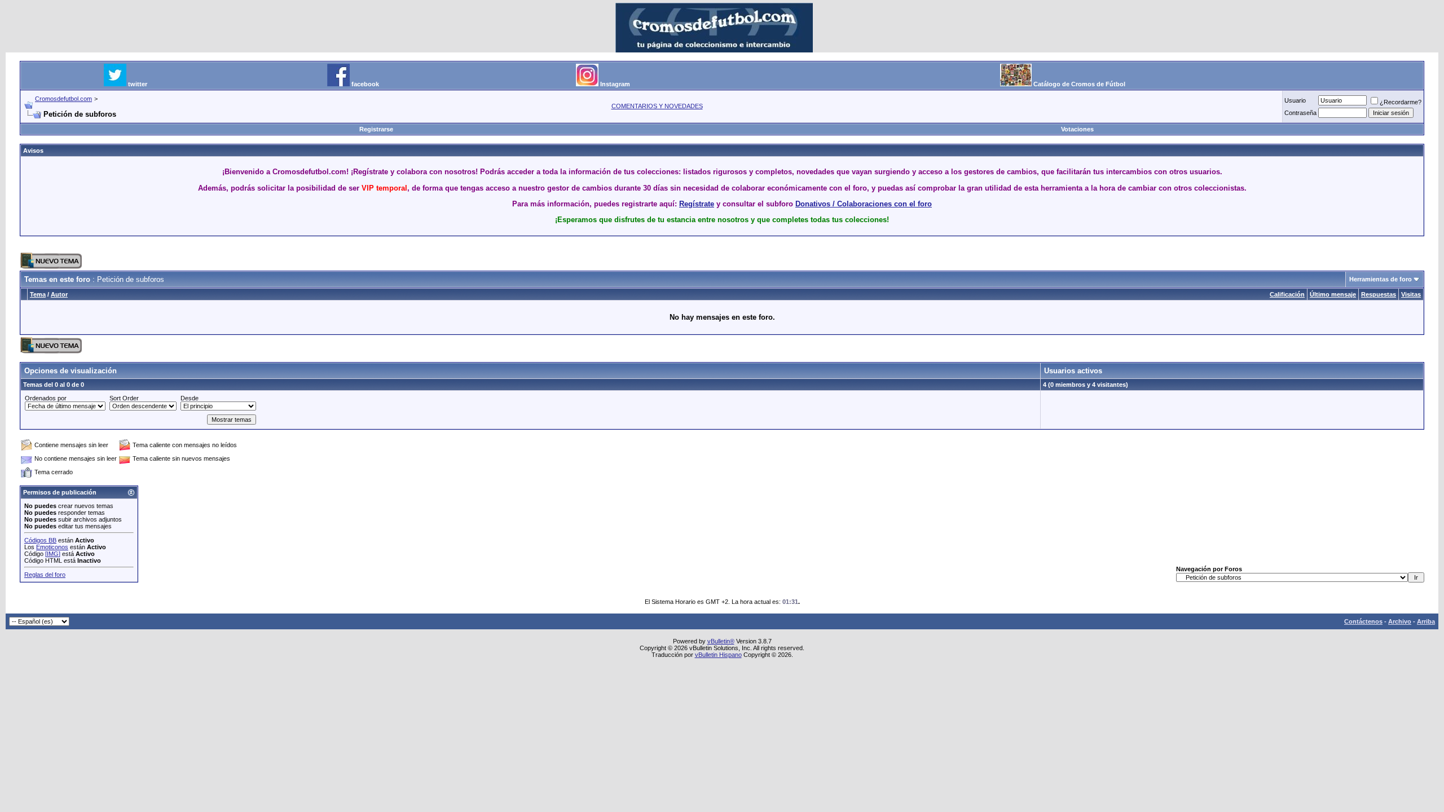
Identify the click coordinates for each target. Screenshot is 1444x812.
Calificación (1287, 294)
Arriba (1426, 621)
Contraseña (1300, 112)
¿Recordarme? (1400, 102)
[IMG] (52, 553)
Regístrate (696, 204)
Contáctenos (1363, 621)
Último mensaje (1333, 294)
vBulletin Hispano (718, 654)
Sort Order (124, 398)
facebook (365, 84)
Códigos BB (40, 540)
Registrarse (376, 129)
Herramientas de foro (1380, 279)
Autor (59, 294)
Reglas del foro (44, 574)
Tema (38, 294)
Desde (189, 398)
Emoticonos (52, 547)
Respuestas (1378, 294)
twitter (137, 84)
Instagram (615, 84)
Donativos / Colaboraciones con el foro (863, 204)
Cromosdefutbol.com (63, 98)
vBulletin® (720, 641)
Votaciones (1077, 129)
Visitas (1411, 294)
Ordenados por (46, 398)
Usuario (1295, 100)
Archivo (1399, 621)
